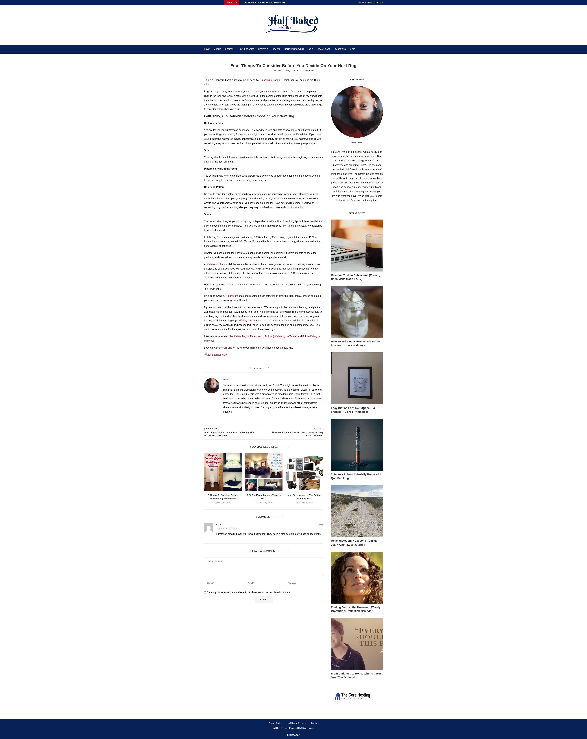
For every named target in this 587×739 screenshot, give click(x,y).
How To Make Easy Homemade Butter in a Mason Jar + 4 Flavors (355, 343)
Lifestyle (263, 49)
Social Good (324, 49)
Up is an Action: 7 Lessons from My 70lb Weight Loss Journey (354, 542)
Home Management (294, 49)
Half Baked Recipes (296, 723)
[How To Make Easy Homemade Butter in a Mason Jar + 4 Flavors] (357, 312)
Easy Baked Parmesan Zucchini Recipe (265, 3)
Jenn (278, 70)
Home (207, 49)
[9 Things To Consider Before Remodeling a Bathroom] (223, 472)
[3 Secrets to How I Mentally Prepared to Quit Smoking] (357, 445)
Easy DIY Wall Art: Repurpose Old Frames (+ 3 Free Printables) (353, 409)
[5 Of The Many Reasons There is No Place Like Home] (264, 472)
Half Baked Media (306, 728)
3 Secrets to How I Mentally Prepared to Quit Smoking (356, 476)
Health (276, 49)
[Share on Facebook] (272, 368)
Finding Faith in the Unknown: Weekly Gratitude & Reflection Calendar (356, 609)
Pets (352, 49)
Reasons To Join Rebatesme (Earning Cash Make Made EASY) (355, 277)
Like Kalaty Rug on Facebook (246, 336)
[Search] (381, 49)
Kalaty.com (213, 264)
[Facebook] (205, 2)
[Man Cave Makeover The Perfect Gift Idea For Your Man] (304, 472)
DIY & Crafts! (247, 49)
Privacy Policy (275, 723)
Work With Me (365, 2)
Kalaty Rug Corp (269, 80)
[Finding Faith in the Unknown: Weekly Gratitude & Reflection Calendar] (357, 578)
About (217, 49)
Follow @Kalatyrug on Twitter (280, 336)
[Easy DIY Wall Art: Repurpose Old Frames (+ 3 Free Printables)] (357, 378)
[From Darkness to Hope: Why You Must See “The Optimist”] (357, 644)
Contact (379, 2)
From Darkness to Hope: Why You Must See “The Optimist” (356, 675)
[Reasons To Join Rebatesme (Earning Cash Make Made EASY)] (357, 246)
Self (310, 49)
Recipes (229, 49)
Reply (320, 525)
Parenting (340, 49)
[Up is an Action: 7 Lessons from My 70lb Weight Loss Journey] (357, 511)
